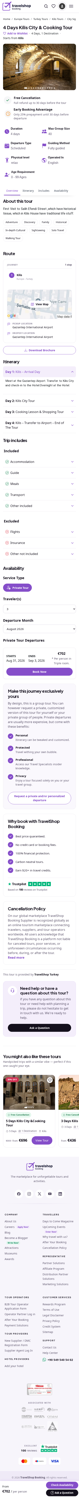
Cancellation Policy (55, 1248)
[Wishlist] (53, 6)
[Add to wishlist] (50, 1080)
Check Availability (62, 1485)
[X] (39, 1194)
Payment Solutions (16, 1325)
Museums (11, 1253)
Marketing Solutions (55, 1284)
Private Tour (20, 588)
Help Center (50, 1353)
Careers (10, 1227)
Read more (16, 957)
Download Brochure (42, 350)
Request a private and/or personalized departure (39, 798)
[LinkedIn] (60, 1194)
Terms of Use (51, 1309)
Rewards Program (54, 1304)
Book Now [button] (39, 672)
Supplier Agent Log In (19, 1350)
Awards (9, 1259)
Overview (12, 190)
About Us (10, 1221)
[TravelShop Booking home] (16, 6)
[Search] (46, 6)
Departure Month (18, 620)
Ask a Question (40, 1028)
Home (6, 19)
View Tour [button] (42, 1140)
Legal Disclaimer (53, 1315)
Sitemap (48, 1332)
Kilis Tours (57, 19)
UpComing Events (54, 1227)
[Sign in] (62, 6)
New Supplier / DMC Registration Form (18, 1343)
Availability (61, 190)
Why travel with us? (55, 1237)
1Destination (28, 1131)
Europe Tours (21, 19)
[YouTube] (50, 1194)
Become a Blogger (16, 1238)
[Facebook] (19, 1194)
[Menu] (71, 6)
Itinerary (28, 190)
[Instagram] (29, 1194)
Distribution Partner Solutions (55, 1276)
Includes (43, 190)
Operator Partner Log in (20, 1314)
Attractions (12, 1248)
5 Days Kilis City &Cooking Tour (25, 1123)
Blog (7, 1232)
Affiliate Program (53, 1268)
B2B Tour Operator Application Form (17, 1306)
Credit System (51, 1326)
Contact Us (49, 1347)
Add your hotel (14, 1366)
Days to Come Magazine (58, 1221)
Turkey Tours (40, 19)
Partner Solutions (54, 1263)
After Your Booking (55, 1242)
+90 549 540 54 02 (60, 1360)
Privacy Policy (51, 1321)
